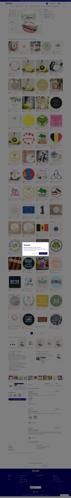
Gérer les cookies (35, 253)
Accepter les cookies (43, 253)
